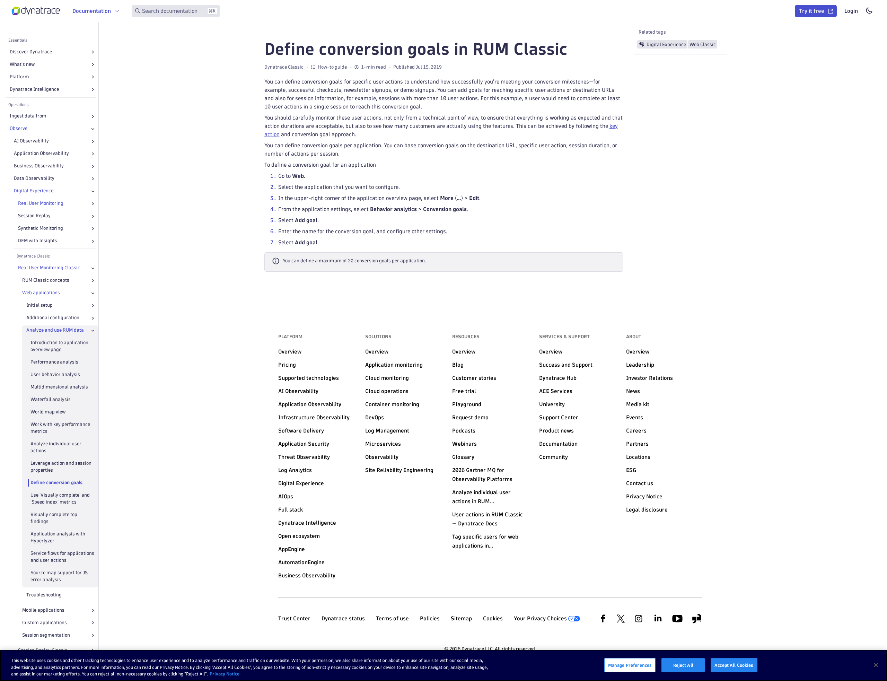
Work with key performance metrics (60, 428)
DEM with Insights (37, 241)
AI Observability (31, 141)
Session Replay (34, 216)
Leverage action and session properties (60, 466)
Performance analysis (54, 362)
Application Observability (41, 153)
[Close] (92, 129)
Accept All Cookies (733, 665)
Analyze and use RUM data (55, 330)
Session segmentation (46, 635)
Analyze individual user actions (55, 447)
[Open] (92, 52)
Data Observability (34, 178)
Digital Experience (33, 191)
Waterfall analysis (50, 400)
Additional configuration (52, 318)
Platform (19, 77)
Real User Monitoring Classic (49, 268)
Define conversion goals (56, 482)
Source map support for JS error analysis (59, 576)
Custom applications (44, 622)
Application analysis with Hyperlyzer (57, 537)
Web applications (41, 293)
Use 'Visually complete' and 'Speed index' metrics (60, 498)
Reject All (683, 665)
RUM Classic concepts (45, 280)
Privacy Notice (224, 674)
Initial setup (39, 305)
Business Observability (39, 166)
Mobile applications (43, 610)
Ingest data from (28, 116)
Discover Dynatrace (31, 52)
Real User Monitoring (40, 203)
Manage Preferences (630, 665)
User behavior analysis (55, 375)
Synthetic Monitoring (40, 228)
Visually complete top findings (53, 518)
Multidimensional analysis (59, 387)
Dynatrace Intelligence (34, 89)
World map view (47, 412)
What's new (22, 64)
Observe (18, 128)
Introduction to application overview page (59, 346)
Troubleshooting (44, 595)
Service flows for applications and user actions (62, 556)
